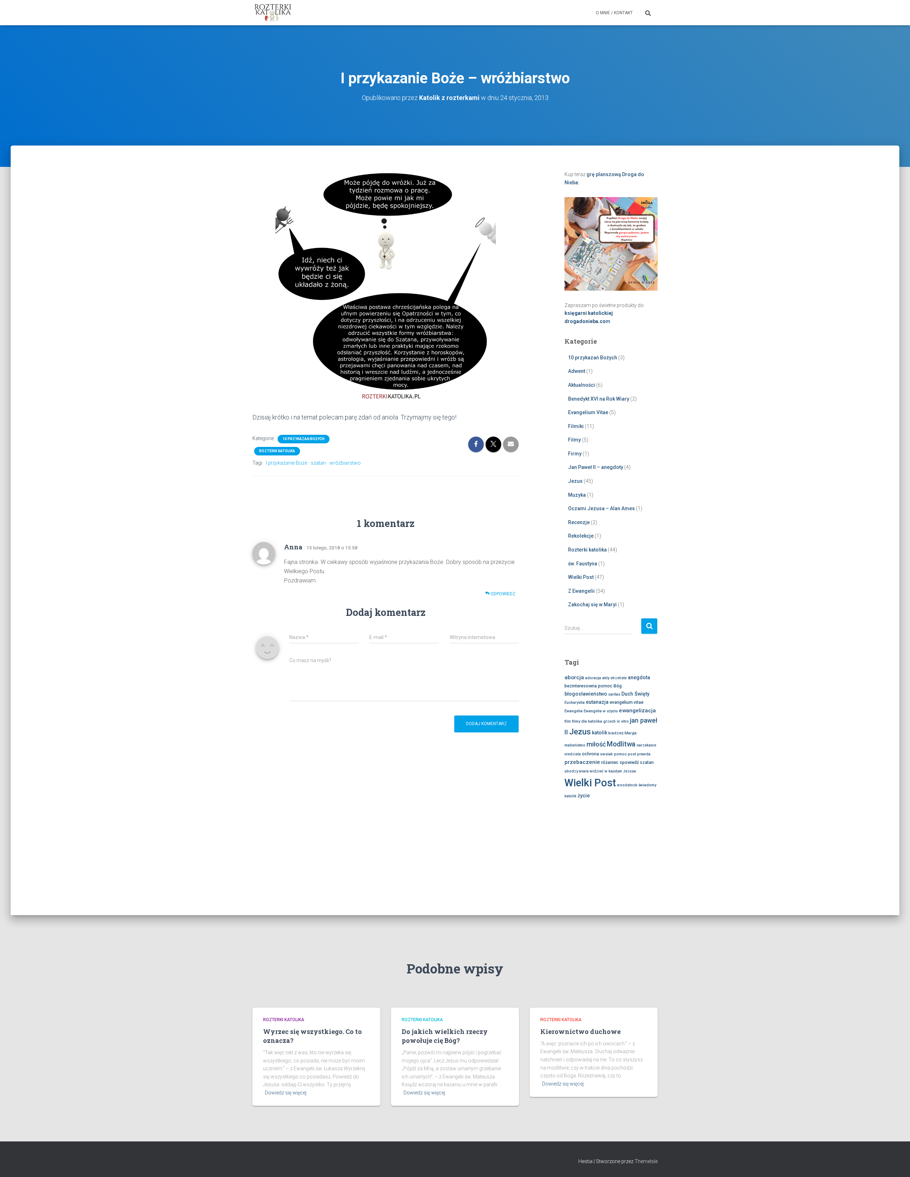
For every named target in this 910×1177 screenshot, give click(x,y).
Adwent (576, 371)
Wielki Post (581, 577)
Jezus (575, 481)
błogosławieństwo (585, 694)
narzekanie (646, 745)
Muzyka (577, 495)
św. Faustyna (582, 563)
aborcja (574, 677)
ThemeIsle (646, 1161)
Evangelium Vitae (588, 412)
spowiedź (629, 762)
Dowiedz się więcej (285, 1093)
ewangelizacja (637, 710)
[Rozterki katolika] (273, 13)
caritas (614, 694)
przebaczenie (582, 762)
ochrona (590, 753)
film (567, 721)
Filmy (574, 440)
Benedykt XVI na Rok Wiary (598, 399)
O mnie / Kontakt (614, 12)
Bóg (618, 685)
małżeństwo (574, 745)
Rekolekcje (581, 536)
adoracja (593, 678)
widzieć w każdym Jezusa (613, 771)
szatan (318, 463)
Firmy (575, 453)
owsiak (606, 754)
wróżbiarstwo (345, 463)
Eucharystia (574, 702)
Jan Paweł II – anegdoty (595, 467)
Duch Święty (635, 694)
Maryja (631, 733)
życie (584, 795)
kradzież (615, 733)
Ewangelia (573, 711)
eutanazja (597, 702)
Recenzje (579, 522)
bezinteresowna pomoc (588, 685)
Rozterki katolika (277, 451)
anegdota (639, 677)
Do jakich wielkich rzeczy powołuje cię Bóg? (445, 1036)
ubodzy (571, 771)
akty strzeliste (614, 678)
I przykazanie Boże (286, 463)
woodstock (627, 785)
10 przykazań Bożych (304, 439)
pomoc (620, 754)
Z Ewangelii (581, 591)
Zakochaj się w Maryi (592, 604)
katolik (599, 732)
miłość (596, 744)
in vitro (623, 721)
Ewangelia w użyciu (601, 711)
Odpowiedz (502, 593)
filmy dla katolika (587, 721)
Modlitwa (621, 744)
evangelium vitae (626, 702)
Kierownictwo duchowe (580, 1031)
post (632, 754)
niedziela (572, 754)
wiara (584, 771)
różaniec (610, 762)
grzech (609, 721)
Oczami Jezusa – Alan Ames (601, 508)
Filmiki (576, 426)
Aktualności (581, 385)
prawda (644, 754)
